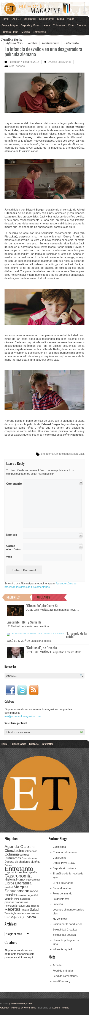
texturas (35, 913)
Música (25, 31)
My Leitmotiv (60, 918)
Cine (71, 25)
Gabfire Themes (60, 1007)
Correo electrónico (13, 547)
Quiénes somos (18, 744)
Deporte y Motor (30, 25)
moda (34, 891)
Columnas (59, 25)
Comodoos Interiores (65, 852)
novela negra (25, 895)
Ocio (36, 895)
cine (20, 850)
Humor (21, 879)
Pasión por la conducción (68, 924)
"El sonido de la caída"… (76, 635)
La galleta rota (61, 899)
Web (9, 557)
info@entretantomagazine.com (23, 716)
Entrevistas (39, 31)
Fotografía (30, 872)
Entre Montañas (62, 888)
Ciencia (81, 25)
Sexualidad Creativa (65, 929)
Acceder (57, 965)
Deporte (9, 861)
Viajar (70, 18)
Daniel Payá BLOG (64, 862)
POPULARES (43, 597)
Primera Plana (10, 31)
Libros (9, 883)
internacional (33, 879)
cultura (24, 854)
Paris (16, 898)
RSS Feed (34, 690)
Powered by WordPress (23, 1007)
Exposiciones (13, 872)
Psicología (11, 905)
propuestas (21, 902)
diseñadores (22, 861)
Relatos (25, 910)
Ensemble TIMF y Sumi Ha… (26, 622)
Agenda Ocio (14, 43)
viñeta (31, 917)
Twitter (22, 690)
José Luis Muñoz (61, 61)
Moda (60, 18)
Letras (46, 25)
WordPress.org (61, 981)
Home (5, 18)
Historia (10, 879)
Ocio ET (16, 18)
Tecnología (10, 913)
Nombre (11, 534)
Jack (81, 453)
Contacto (34, 744)
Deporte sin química (64, 868)
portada (20, 66)
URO (7, 917)
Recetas (32, 43)
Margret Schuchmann (17, 889)
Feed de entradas (63, 970)
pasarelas (25, 898)
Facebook (10, 690)
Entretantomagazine (20, 1003)
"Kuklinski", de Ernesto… (43, 647)
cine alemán (48, 453)
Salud (34, 909)
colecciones (31, 851)
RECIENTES (13, 597)
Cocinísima (59, 846)
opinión (9, 898)
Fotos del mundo (62, 893)
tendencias (23, 913)
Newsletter (47, 744)
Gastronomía (46, 18)
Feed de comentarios (65, 976)
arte (32, 847)
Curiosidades (29, 858)
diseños (35, 861)
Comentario (13, 483)
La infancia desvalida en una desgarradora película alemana (43, 51)
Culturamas (13, 858)
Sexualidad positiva (64, 934)
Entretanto (71, 43)
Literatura (23, 883)
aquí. (30, 957)
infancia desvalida (67, 453)
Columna (12, 854)
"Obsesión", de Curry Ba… (44, 605)
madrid (9, 887)
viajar (22, 916)
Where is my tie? (62, 949)
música (11, 895)
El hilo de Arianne (63, 882)
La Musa (58, 904)
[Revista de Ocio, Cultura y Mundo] (44, 9)
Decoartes (30, 18)
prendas (9, 902)
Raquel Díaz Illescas (28, 905)
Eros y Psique (10, 25)
